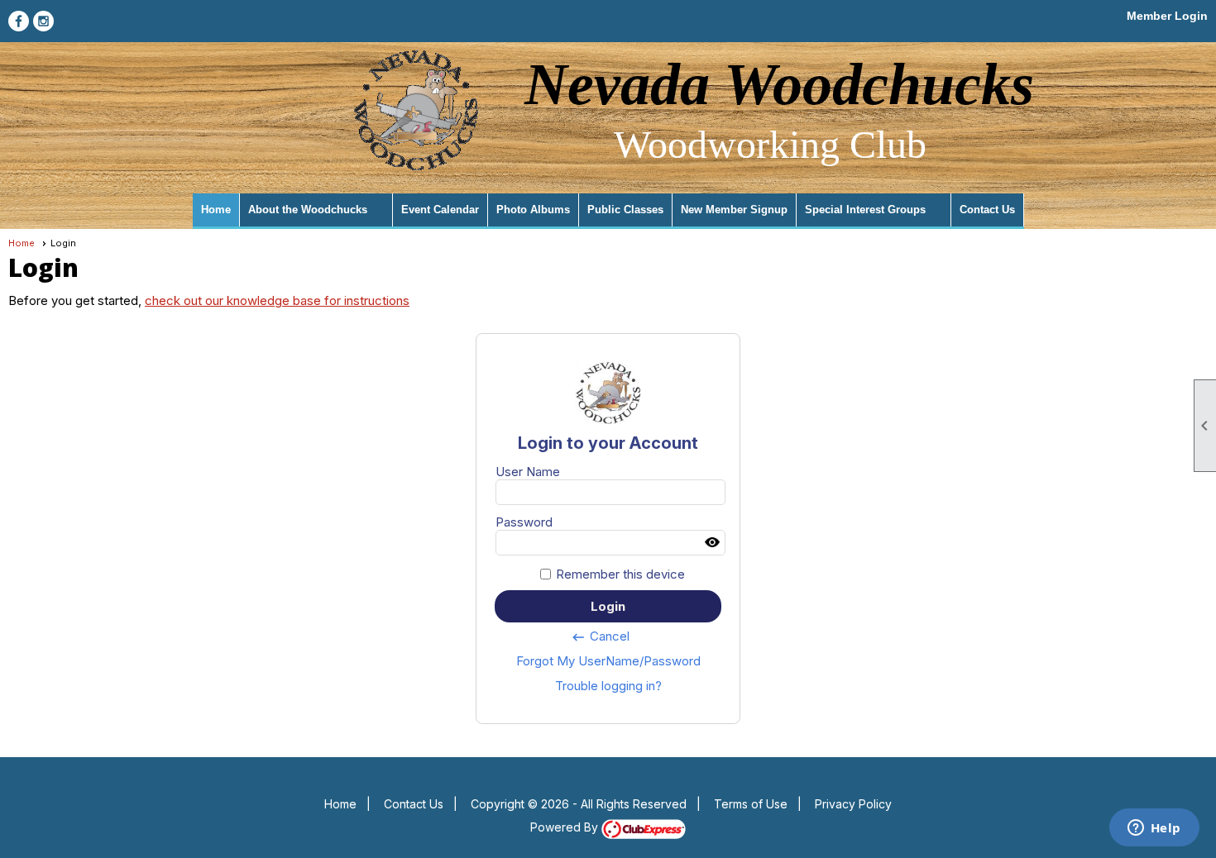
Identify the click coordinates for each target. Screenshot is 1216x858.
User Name (527, 471)
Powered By (565, 827)
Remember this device (620, 574)
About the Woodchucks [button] (307, 209)
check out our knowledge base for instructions (277, 300)
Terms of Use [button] (751, 804)
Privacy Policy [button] (853, 804)
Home (216, 209)
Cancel (600, 636)
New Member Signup (734, 209)
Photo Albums (533, 209)
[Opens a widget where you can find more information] (1153, 829)
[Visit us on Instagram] (43, 21)
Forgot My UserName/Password (608, 661)
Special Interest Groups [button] (865, 209)
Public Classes (625, 209)
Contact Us (987, 209)
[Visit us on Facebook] (18, 21)
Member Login (1167, 15)
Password (524, 522)
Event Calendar (440, 209)
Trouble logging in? (608, 686)
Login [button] (608, 606)
